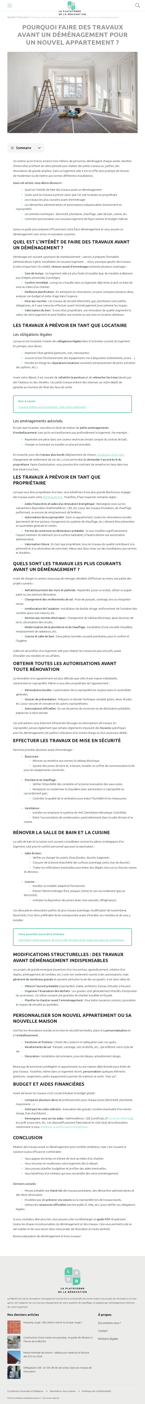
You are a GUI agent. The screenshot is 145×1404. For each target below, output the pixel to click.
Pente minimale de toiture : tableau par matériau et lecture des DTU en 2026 (56, 1354)
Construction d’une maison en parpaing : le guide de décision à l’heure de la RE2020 (57, 1339)
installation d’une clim (110, 454)
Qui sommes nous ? (109, 1322)
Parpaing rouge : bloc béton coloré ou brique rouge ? (52, 1322)
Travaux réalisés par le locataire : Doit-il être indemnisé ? (52, 407)
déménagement (52, 497)
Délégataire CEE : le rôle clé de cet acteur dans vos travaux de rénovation (57, 1369)
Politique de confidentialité (96, 1391)
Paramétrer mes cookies (63, 1391)
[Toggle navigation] (10, 5)
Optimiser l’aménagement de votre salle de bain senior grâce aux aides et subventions (71, 940)
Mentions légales (108, 1338)
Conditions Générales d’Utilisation (25, 1391)
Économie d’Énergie (119, 1118)
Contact (102, 1330)
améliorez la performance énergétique (63, 1126)
